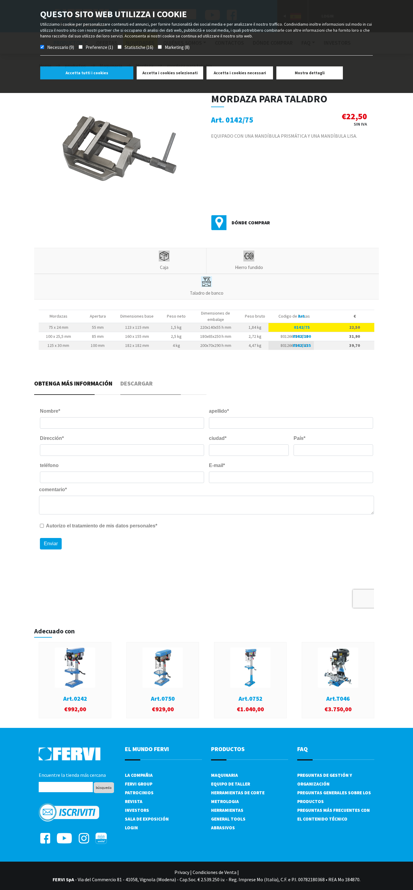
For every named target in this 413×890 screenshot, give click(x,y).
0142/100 (302, 336)
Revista (133, 801)
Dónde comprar (251, 222)
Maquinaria (224, 775)
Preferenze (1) (99, 47)
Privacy (181, 872)
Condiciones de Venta (214, 872)
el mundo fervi (147, 749)
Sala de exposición (147, 819)
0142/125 (302, 345)
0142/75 (302, 327)
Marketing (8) (177, 47)
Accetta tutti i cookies (87, 72)
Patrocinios (139, 793)
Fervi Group (138, 784)
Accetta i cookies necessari (240, 72)
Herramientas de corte (238, 793)
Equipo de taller (230, 784)
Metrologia (225, 801)
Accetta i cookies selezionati (170, 72)
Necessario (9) (60, 47)
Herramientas (227, 810)
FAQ (302, 749)
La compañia (139, 775)
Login (131, 828)
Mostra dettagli (310, 72)
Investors (137, 810)
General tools (228, 819)
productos (228, 749)
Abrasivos (223, 828)
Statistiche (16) (139, 47)
